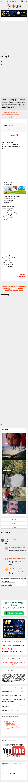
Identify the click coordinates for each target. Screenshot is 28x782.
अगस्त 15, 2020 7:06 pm (12, 539)
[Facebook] (4, 1)
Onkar (6, 539)
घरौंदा (4, 497)
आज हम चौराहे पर (7, 484)
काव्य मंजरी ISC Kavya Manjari (10, 728)
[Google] (13, 1)
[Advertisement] (15, 359)
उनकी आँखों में (6, 443)
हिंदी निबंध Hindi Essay (9, 723)
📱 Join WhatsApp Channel (14, 613)
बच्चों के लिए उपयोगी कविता (9, 733)
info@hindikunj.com (8, 649)
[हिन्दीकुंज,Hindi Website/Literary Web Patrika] (14, 9)
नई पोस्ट (14, 519)
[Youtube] (2, 1)
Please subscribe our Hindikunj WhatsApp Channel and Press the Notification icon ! (14, 288)
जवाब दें (6, 543)
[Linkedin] (15, 1)
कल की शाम (6, 457)
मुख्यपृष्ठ (14, 527)
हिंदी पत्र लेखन (7, 722)
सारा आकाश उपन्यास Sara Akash (11, 730)
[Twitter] (7, 1)
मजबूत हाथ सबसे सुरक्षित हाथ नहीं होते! (11, 511)
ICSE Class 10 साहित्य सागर (10, 724)
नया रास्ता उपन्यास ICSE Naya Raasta (12, 726)
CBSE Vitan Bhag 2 (9, 732)
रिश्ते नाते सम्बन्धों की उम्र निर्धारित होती (10, 114)
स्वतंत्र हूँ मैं (7, 129)
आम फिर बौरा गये (7, 470)
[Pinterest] (10, 1)
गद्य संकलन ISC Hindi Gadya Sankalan (12, 727)
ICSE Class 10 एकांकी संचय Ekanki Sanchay (13, 725)
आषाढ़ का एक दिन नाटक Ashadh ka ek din (13, 731)
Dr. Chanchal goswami (14, 547)
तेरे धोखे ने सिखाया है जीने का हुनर (9, 112)
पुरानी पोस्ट (14, 523)
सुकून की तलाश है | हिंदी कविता (9, 117)
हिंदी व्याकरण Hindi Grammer (10, 721)
